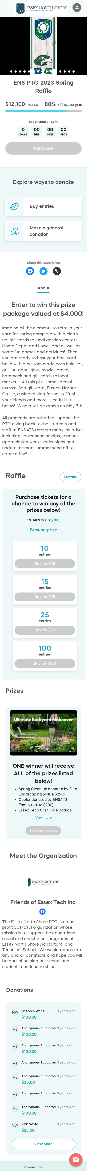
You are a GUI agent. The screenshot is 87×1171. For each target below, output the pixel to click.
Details (70, 477)
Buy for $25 (45, 563)
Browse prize (44, 530)
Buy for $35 (45, 596)
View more (43, 817)
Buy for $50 (45, 630)
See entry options (44, 830)
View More (43, 1144)
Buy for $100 (45, 663)
